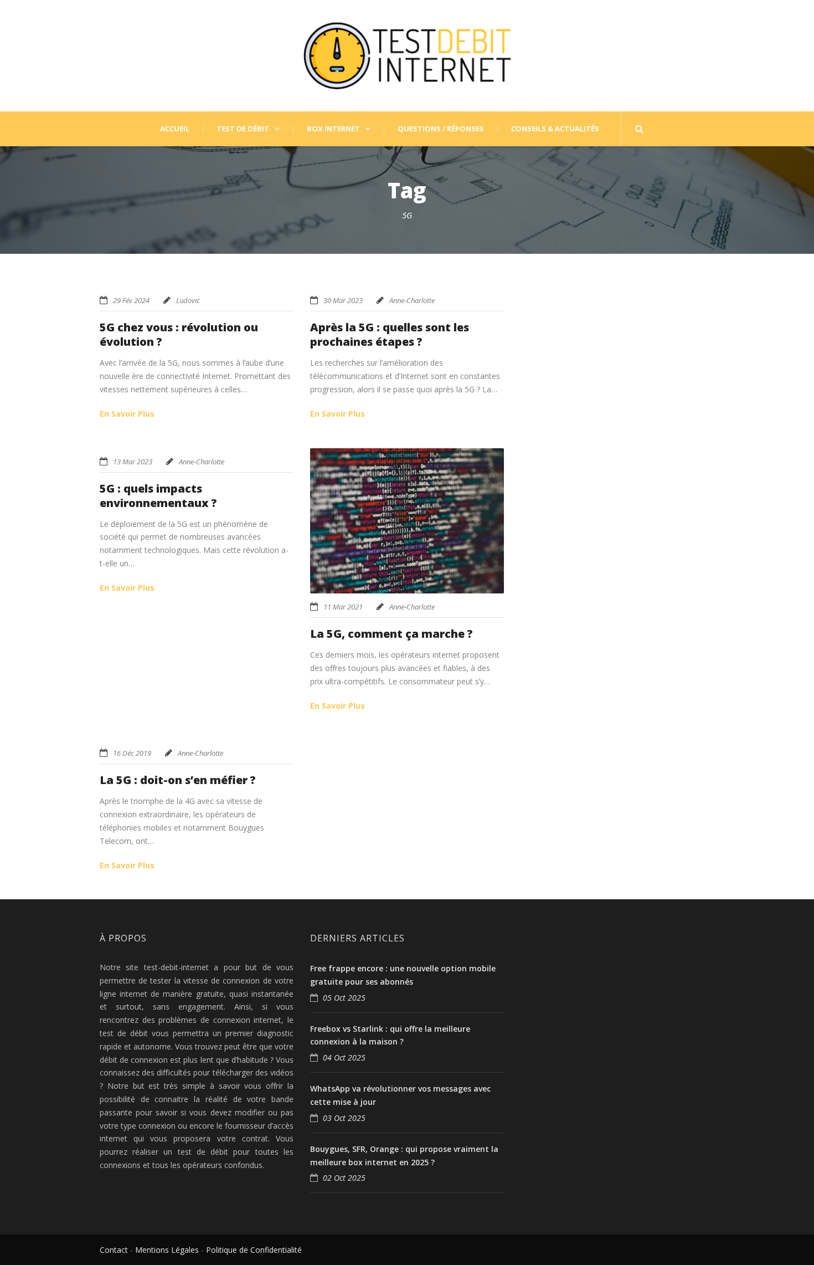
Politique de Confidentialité (254, 1249)
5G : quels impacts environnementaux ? (158, 495)
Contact (114, 1249)
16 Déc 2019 (132, 753)
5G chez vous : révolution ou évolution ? (179, 334)
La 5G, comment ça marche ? (391, 633)
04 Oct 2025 (344, 1057)
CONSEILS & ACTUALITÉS (555, 128)
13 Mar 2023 (132, 462)
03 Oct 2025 (344, 1118)
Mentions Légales (167, 1249)
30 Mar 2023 (343, 300)
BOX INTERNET (333, 128)
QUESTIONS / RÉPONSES (441, 128)
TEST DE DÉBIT (243, 128)
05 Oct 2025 (344, 997)
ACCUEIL (174, 128)
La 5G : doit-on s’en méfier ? (178, 779)
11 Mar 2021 (343, 607)
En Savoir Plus (127, 413)
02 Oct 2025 (344, 1177)
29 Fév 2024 (131, 300)
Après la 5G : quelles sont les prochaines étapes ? (389, 334)
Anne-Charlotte (412, 300)
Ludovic (188, 300)
